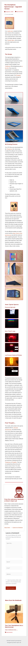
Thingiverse (7, 66)
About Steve (7, 527)
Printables (18, 75)
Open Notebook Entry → (11, 629)
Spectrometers (9, 632)
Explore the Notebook (18, 527)
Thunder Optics (10, 40)
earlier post (10, 31)
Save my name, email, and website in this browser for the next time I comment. (13, 581)
